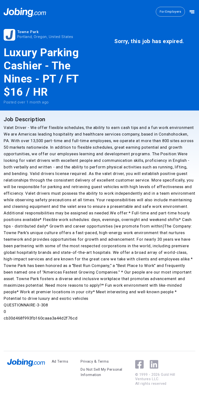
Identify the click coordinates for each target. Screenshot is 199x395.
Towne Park (28, 32)
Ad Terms (60, 361)
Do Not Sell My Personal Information (101, 372)
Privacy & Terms (95, 361)
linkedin (154, 364)
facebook (139, 364)
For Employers (170, 11)
